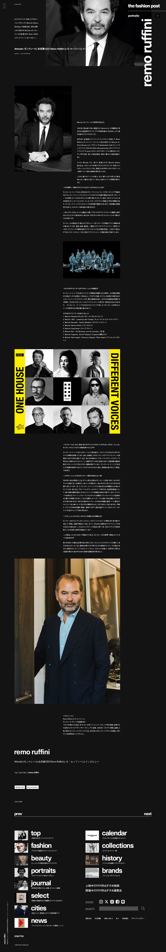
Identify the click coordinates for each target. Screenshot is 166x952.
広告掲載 (98, 918)
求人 (117, 918)
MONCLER (20, 787)
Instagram (101, 902)
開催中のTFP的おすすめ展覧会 (103, 890)
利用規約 (125, 918)
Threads (112, 902)
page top (19, 935)
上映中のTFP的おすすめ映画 (102, 886)
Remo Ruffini (32, 787)
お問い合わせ (108, 918)
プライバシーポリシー (137, 918)
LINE (123, 902)
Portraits (133, 15)
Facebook (117, 902)
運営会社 (88, 918)
